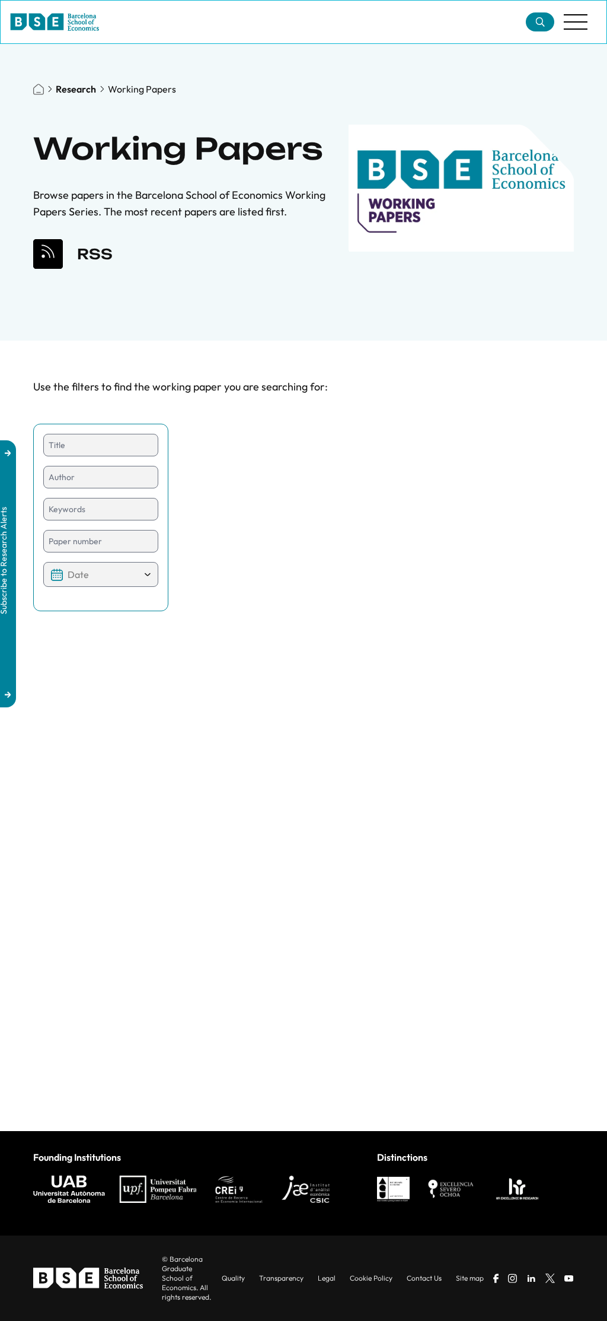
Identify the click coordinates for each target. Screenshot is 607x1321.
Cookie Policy (371, 1278)
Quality (233, 1278)
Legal (327, 1278)
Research (76, 89)
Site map (470, 1278)
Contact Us (424, 1278)
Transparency (281, 1278)
